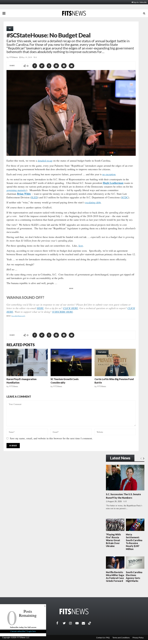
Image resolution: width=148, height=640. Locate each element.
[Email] (85, 623)
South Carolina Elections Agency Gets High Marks (134, 576)
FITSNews (13, 57)
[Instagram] (72, 623)
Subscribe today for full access (23, 627)
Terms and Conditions (121, 638)
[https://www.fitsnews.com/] (74, 611)
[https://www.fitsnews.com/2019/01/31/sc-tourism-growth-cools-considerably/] (71, 362)
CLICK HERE (70, 308)
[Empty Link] (141, 458)
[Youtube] (78, 623)
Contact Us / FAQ (103, 638)
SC (10, 28)
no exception (108, 174)
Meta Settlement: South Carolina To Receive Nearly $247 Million (134, 541)
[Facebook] (59, 623)
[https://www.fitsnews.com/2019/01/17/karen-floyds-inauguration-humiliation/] (27, 362)
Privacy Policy (138, 638)
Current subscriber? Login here (23, 631)
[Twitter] (66, 623)
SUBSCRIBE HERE (62, 311)
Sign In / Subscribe (140, 2)
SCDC (124, 197)
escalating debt (93, 202)
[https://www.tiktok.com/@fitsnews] (90, 623)
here (80, 245)
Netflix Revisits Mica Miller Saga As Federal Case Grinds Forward (115, 576)
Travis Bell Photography (18, 316)
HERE (40, 308)
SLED (34, 197)
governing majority (16, 190)
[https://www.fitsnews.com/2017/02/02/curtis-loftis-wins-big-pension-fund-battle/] (115, 362)
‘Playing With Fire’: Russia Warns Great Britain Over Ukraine (113, 540)
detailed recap (45, 160)
